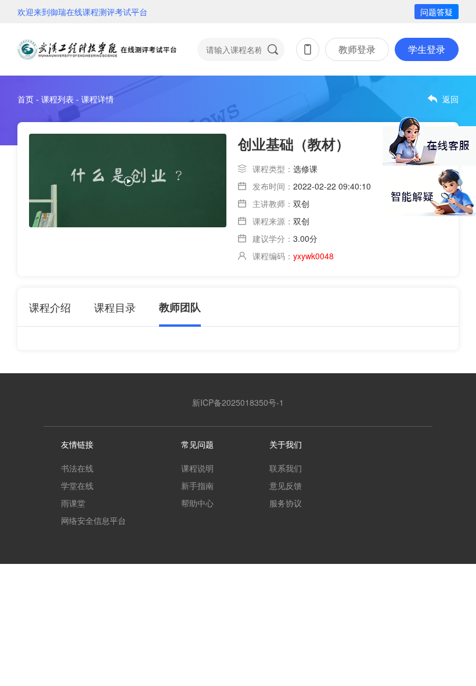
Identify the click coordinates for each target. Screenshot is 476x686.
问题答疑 (436, 11)
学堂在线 (77, 485)
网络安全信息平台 (93, 520)
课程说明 (197, 468)
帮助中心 (197, 503)
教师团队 (180, 307)
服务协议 (285, 503)
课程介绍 (50, 307)
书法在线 (77, 468)
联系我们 (285, 468)
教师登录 (357, 49)
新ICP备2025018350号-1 (238, 402)
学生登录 (426, 49)
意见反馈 (285, 485)
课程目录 (115, 307)
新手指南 (197, 485)
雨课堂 (73, 503)
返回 (450, 99)
